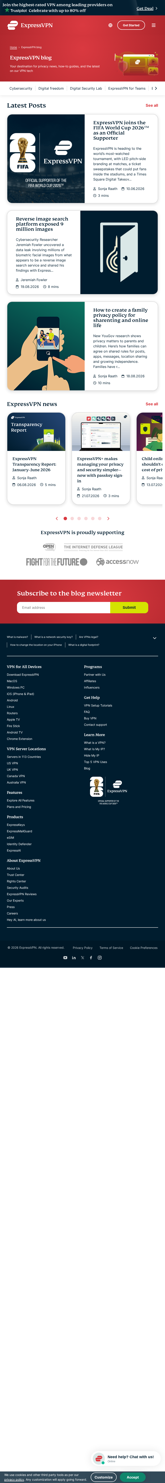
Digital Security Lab (86, 88)
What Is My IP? (94, 749)
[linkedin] (74, 957)
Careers (12, 913)
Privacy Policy (83, 948)
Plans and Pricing (19, 807)
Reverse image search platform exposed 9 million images (42, 224)
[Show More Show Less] (154, 638)
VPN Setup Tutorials (98, 705)
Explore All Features (20, 800)
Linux (10, 706)
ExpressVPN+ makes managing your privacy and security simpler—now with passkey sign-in (100, 469)
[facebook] (91, 957)
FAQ (87, 712)
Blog (87, 768)
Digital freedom (51, 88)
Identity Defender (19, 844)
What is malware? (17, 637)
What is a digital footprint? (83, 644)
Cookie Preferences (143, 948)
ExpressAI (14, 850)
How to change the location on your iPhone (36, 644)
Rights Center (16, 881)
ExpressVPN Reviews (22, 894)
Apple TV (13, 719)
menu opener (153, 25)
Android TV (15, 732)
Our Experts (15, 900)
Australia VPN (16, 782)
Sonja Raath (107, 188)
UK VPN (12, 769)
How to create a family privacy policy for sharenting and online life (120, 318)
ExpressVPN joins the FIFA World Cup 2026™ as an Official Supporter (121, 130)
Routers (12, 713)
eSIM (10, 837)
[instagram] (99, 957)
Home (13, 47)
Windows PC (15, 687)
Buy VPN (90, 718)
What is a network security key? (53, 637)
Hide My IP (91, 755)
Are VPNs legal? (88, 637)
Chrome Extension (19, 739)
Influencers (91, 687)
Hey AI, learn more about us (26, 920)
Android (12, 700)
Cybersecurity (20, 88)
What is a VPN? (94, 742)
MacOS (12, 681)
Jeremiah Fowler (34, 279)
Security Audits (17, 887)
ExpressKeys (16, 825)
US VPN (12, 763)
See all (152, 105)
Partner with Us (94, 674)
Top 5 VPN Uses (95, 762)
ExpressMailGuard (19, 831)
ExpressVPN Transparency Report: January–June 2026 (34, 464)
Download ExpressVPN (23, 674)
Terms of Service (111, 948)
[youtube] (65, 957)
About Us (13, 868)
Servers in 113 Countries (24, 757)
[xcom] (82, 957)
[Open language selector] (110, 25)
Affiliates (90, 681)
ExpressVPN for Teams (126, 88)
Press (11, 907)
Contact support (95, 724)
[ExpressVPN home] (30, 25)
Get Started (131, 25)
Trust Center (15, 875)
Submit (129, 607)
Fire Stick (13, 726)
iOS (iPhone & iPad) (20, 694)
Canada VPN (16, 776)
